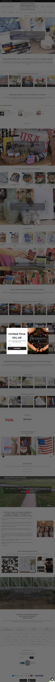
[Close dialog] (47, 329)
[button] (52, 679)
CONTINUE (17, 348)
